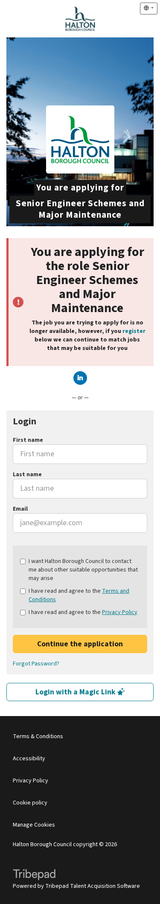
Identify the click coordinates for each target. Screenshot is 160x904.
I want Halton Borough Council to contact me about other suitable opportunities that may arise (83, 570)
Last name (27, 474)
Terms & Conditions (38, 736)
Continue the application (80, 644)
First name (28, 440)
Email (20, 509)
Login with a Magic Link (76, 692)
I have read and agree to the (79, 595)
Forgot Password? (36, 664)
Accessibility (29, 758)
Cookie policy (30, 803)
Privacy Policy (119, 612)
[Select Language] (148, 8)
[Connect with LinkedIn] (80, 378)
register (133, 331)
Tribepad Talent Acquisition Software (92, 886)
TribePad (34, 875)
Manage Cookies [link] (34, 825)
